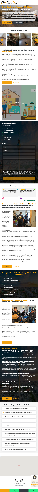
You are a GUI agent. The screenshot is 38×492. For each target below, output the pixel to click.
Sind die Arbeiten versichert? (12, 425)
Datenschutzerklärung (23, 174)
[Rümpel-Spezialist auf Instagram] (21, 480)
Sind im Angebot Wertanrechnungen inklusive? (16, 449)
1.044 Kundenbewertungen (35, 484)
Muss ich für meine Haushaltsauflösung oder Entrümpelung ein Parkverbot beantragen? (20, 434)
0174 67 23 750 (16, 82)
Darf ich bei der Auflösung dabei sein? (14, 416)
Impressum (23, 483)
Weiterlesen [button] (5, 195)
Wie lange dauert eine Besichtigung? (13, 420)
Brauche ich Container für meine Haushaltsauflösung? (17, 429)
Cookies (14, 483)
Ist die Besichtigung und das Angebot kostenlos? (16, 408)
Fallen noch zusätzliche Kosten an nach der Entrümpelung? (19, 412)
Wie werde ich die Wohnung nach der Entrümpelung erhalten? (19, 439)
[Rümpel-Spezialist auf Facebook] (17, 480)
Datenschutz (18, 483)
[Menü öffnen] (36, 2)
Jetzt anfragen (6, 82)
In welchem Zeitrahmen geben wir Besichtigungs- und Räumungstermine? (17, 444)
